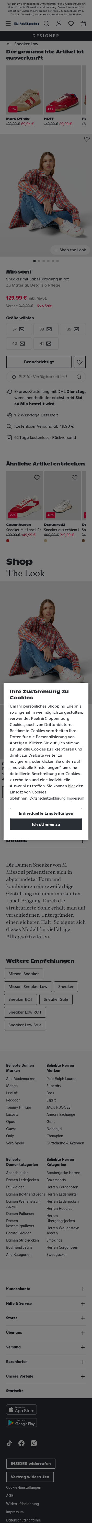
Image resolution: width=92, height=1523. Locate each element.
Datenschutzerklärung (47, 798)
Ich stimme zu (46, 825)
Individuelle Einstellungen (46, 813)
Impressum (75, 798)
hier (71, 786)
